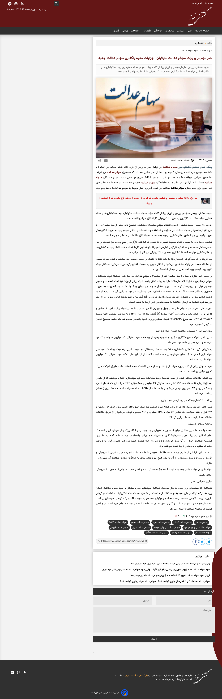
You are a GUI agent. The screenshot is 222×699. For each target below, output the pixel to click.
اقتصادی (147, 31)
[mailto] (105, 160)
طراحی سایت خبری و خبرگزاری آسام (105, 692)
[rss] (22, 4)
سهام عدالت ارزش (140, 522)
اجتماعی (135, 31)
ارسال (154, 639)
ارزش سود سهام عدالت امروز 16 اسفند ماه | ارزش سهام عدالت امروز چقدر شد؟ (170, 576)
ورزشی (125, 31)
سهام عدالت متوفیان (181, 533)
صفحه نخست (202, 31)
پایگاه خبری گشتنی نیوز (136, 676)
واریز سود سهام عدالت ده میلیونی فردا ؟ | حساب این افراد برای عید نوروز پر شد (170, 564)
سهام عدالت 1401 (118, 522)
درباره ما (209, 3)
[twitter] (202, 542)
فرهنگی (158, 31)
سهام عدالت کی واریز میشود (197, 527)
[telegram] (12, 673)
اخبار (190, 31)
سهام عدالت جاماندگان (156, 533)
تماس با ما (197, 3)
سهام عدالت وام (203, 533)
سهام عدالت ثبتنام (182, 522)
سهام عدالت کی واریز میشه (167, 527)
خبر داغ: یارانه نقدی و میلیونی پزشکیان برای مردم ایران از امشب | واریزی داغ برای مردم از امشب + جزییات (148, 201)
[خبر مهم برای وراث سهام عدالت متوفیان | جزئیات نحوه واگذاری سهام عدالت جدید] (209, 542)
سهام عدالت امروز (141, 527)
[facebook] (196, 542)
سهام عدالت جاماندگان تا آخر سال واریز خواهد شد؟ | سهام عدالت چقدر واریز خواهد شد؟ (165, 581)
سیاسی (181, 31)
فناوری (116, 31)
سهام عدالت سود (161, 522)
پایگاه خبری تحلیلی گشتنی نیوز (195, 167)
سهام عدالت (170, 167)
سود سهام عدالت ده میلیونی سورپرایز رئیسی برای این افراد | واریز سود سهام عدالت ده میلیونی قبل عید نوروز (156, 570)
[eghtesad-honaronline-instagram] (18, 673)
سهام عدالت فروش (119, 527)
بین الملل (170, 31)
